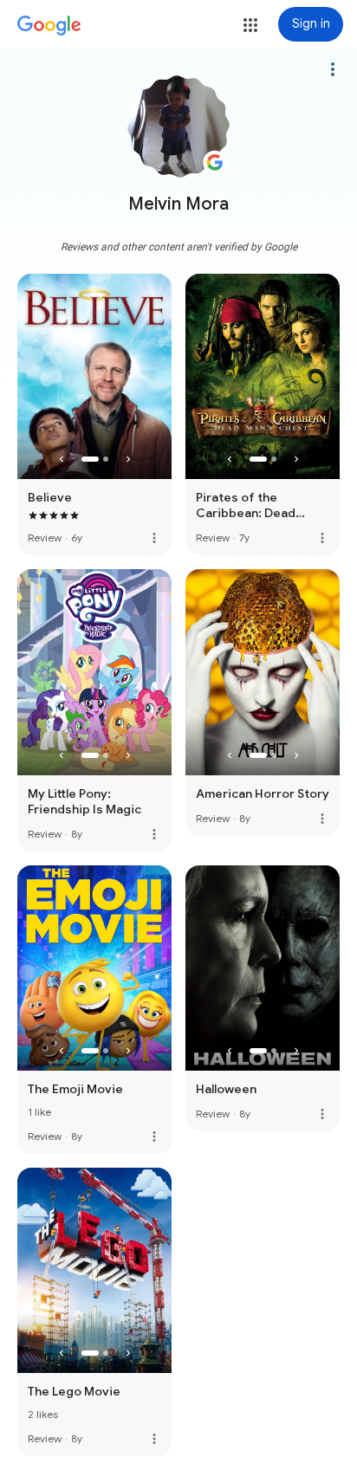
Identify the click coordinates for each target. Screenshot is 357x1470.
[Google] (49, 26)
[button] (250, 25)
